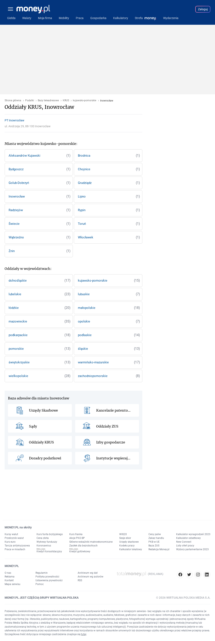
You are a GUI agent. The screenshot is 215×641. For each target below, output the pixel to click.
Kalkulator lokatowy (130, 549)
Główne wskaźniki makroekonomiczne (91, 541)
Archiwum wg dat (88, 572)
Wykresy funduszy (47, 541)
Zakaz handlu (156, 538)
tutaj (83, 634)
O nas (8, 572)
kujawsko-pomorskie (84, 100)
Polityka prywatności (47, 576)
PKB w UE (154, 541)
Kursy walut (11, 534)
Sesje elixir (125, 538)
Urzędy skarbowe (129, 541)
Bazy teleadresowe (48, 100)
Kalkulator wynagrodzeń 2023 (193, 534)
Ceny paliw (154, 534)
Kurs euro (10, 541)
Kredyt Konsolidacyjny (49, 551)
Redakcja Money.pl (158, 549)
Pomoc (39, 584)
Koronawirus (44, 545)
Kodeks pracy (127, 545)
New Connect (183, 541)
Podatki (29, 100)
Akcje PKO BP (77, 538)
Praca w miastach (15, 549)
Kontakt (9, 580)
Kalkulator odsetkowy (188, 538)
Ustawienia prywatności (49, 580)
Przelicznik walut (14, 538)
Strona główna (13, 100)
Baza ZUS (153, 545)
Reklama (9, 576)
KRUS (66, 100)
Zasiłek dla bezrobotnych (83, 545)
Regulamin (41, 572)
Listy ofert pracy (185, 545)
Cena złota (43, 538)
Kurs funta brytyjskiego (50, 534)
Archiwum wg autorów (90, 576)
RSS (80, 580)
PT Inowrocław (14, 120)
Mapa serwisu (12, 584)
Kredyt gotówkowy (79, 551)
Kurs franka (76, 534)
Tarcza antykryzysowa (17, 545)
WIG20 (123, 534)
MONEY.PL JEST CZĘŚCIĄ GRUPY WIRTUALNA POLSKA (42, 597)
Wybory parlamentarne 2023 (192, 549)
